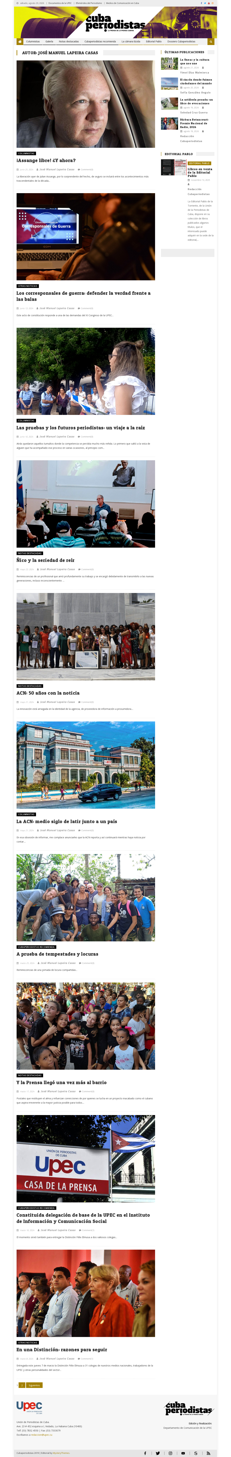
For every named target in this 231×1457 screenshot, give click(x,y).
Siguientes (34, 1385)
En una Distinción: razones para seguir (62, 1349)
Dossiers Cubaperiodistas (181, 41)
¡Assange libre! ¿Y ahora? (46, 160)
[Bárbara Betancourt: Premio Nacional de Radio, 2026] (169, 123)
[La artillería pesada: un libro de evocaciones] (169, 104)
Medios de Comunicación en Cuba (122, 3)
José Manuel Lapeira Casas (57, 169)
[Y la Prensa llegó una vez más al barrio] (86, 1026)
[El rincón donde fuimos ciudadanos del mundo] (169, 84)
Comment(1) (88, 1230)
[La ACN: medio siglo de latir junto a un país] (86, 765)
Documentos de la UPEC (60, 3)
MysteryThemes (61, 1452)
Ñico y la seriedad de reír (46, 560)
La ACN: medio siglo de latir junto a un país (67, 821)
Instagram (170, 1454)
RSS (206, 1454)
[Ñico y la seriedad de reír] (86, 503)
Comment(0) (87, 169)
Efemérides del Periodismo (89, 3)
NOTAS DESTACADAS (29, 553)
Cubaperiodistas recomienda (100, 41)
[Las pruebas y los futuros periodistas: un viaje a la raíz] (86, 371)
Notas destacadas (69, 41)
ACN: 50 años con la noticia (48, 693)
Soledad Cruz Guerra (194, 112)
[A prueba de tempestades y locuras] (86, 897)
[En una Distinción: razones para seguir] (86, 1293)
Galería (49, 41)
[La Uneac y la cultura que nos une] (169, 64)
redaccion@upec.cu (41, 1434)
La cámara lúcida (131, 41)
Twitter (157, 1454)
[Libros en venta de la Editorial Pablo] (174, 167)
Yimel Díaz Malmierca (194, 72)
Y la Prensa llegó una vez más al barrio (62, 1082)
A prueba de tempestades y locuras (57, 954)
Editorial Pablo (154, 41)
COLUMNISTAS (26, 153)
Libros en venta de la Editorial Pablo (200, 172)
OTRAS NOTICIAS (27, 286)
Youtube (183, 1454)
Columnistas (33, 41)
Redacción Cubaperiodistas (191, 138)
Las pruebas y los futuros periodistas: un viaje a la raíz (81, 427)
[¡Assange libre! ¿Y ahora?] (86, 104)
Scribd (195, 1454)
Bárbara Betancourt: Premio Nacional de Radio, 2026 (194, 123)
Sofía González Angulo (195, 92)
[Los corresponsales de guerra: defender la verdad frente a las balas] (86, 236)
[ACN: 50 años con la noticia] (86, 636)
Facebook (145, 1454)
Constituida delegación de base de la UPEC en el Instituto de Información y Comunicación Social (83, 1218)
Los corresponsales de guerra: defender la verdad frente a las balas (84, 296)
